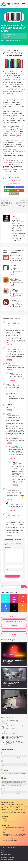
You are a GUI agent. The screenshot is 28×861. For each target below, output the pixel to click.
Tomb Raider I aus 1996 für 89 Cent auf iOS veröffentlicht (6, 203)
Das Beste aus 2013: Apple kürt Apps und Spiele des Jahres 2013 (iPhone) (21, 204)
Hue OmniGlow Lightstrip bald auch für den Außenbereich (12, 661)
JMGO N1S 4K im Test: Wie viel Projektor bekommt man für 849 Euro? (15, 726)
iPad (15, 177)
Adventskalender (20, 178)
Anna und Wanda (8, 162)
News (18, 177)
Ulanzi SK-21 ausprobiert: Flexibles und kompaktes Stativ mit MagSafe (14, 731)
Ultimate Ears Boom (16, 180)
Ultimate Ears (14, 137)
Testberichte (14, 617)
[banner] (11, 4)
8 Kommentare (15, 273)
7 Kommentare (15, 261)
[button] (9, 187)
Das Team (14, 634)
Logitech (9, 180)
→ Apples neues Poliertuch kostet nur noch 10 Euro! (11, 757)
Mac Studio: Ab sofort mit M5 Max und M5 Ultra (15, 834)
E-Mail (6, 570)
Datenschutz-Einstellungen (7, 859)
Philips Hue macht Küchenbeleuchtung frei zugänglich (13, 709)
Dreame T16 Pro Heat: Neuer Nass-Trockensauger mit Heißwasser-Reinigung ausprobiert (15, 742)
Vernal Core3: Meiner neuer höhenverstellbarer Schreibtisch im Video (15, 721)
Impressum (5, 820)
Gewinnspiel (11, 178)
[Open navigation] (23, 4)
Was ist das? (20, 40)
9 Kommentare (15, 284)
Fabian (5, 37)
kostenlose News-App (10, 812)
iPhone (12, 177)
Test (21, 88)
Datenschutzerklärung (8, 821)
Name (6, 564)
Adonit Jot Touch (7, 169)
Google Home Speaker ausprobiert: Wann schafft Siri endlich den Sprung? (15, 737)
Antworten (9, 344)
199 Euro (5, 93)
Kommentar (8, 547)
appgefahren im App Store (14, 621)
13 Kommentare (13, 37)
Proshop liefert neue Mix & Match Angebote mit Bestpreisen (11, 683)
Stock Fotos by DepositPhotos (7, 857)
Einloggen (14, 625)
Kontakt (14, 630)
